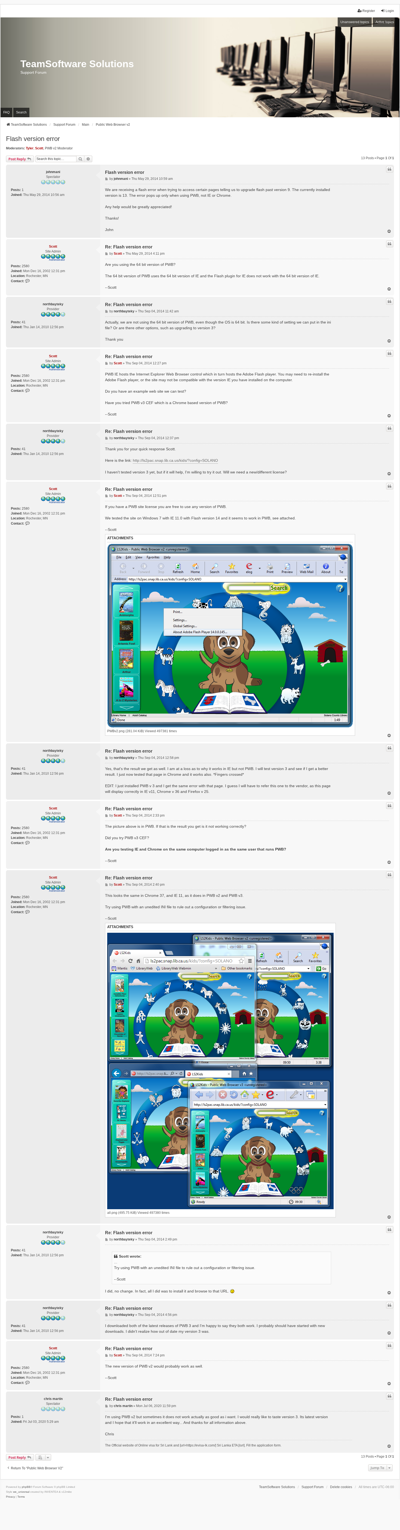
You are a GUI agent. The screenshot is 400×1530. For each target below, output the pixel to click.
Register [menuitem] (368, 11)
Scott (39, 148)
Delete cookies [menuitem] (341, 1487)
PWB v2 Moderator (59, 148)
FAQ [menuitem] (6, 112)
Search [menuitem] (21, 112)
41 (24, 322)
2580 (25, 266)
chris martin (53, 1399)
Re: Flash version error (128, 247)
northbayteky (53, 304)
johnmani (53, 172)
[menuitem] (10, 1496)
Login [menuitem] (390, 11)
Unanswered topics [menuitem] (354, 22)
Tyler (29, 148)
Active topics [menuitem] (385, 22)
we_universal (21, 1491)
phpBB (26, 1486)
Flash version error (33, 138)
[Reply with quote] (389, 169)
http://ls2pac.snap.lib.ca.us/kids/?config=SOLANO (175, 460)
